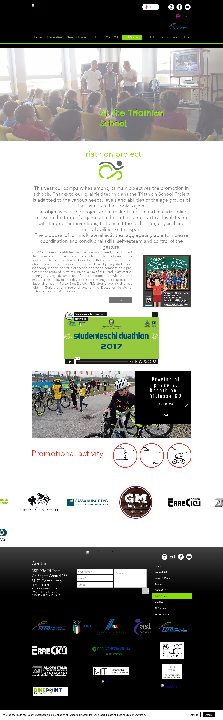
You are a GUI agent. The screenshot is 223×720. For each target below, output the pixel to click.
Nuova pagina (162, 614)
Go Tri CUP (160, 590)
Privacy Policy (139, 714)
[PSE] (113, 433)
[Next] (186, 404)
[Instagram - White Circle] (171, 7)
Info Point (159, 602)
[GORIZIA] (109, 433)
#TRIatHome (161, 608)
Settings (194, 714)
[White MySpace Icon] (173, 557)
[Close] (219, 714)
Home (158, 566)
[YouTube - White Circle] (188, 7)
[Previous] (36, 404)
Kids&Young (161, 596)
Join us (158, 584)
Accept (208, 714)
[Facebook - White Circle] (179, 7)
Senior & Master (163, 578)
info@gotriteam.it (48, 591)
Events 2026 (161, 572)
